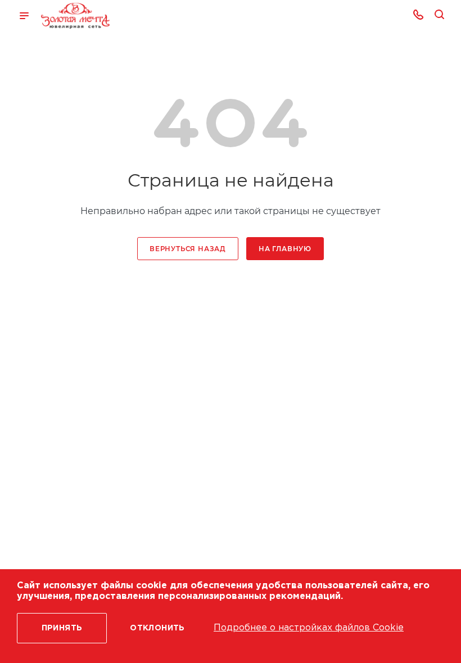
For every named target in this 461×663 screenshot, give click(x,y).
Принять (62, 628)
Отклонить (157, 628)
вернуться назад (188, 249)
